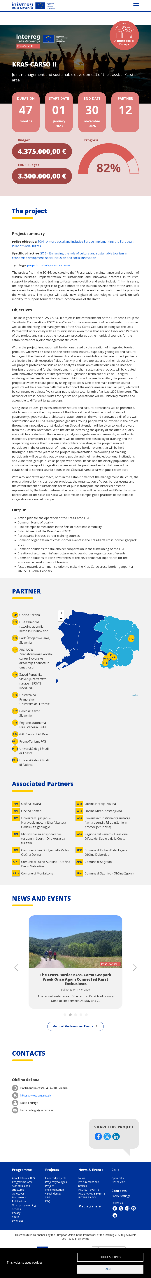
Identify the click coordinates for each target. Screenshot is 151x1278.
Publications (19, 1201)
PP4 (131, 639)
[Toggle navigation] (136, 5)
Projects (52, 1169)
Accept (110, 1269)
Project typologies (56, 1182)
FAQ (47, 1201)
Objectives (18, 1193)
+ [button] (61, 613)
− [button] (61, 618)
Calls (115, 1169)
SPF (47, 1197)
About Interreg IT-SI (24, 1178)
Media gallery (89, 1206)
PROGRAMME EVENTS (91, 1193)
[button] (65, 1014)
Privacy (16, 1213)
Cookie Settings (120, 1196)
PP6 (105, 663)
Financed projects (55, 1178)
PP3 (114, 657)
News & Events (90, 1169)
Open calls (117, 1178)
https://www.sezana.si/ (35, 1095)
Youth (15, 1216)
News (81, 1178)
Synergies (17, 1220)
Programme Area (22, 1182)
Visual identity (53, 1193)
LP (110, 655)
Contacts (119, 1190)
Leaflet (135, 694)
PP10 (106, 658)
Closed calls (118, 1182)
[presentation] (16, 967)
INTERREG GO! (87, 1197)
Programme (22, 1169)
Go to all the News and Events (73, 1026)
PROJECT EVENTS (88, 1189)
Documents (19, 1197)
